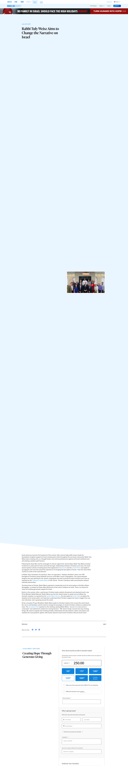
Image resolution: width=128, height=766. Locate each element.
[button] (32, 630)
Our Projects (93, 6)
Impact (109, 6)
